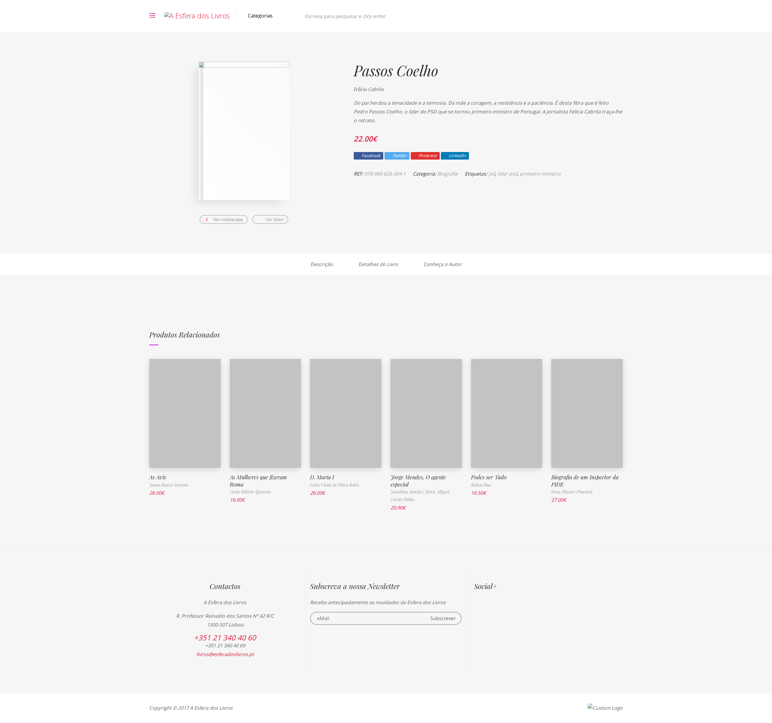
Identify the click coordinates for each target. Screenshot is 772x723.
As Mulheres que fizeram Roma (258, 481)
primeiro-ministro (540, 173)
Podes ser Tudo (489, 477)
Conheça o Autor (442, 264)
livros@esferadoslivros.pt (225, 654)
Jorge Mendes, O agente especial (418, 481)
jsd (492, 173)
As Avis (157, 477)
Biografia (447, 173)
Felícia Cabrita (369, 89)
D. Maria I (322, 477)
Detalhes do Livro (378, 264)
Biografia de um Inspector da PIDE (585, 481)
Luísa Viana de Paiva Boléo (334, 485)
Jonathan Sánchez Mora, (414, 492)
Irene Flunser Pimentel (571, 492)
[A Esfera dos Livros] (197, 15)
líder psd (507, 173)
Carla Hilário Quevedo (250, 492)
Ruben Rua (481, 485)
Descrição (321, 264)
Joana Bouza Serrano (168, 485)
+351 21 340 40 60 (225, 637)
